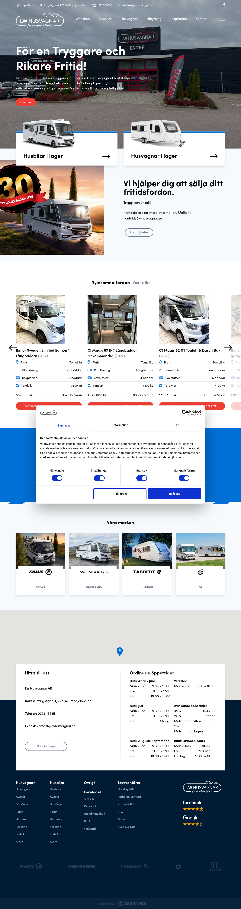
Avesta (20, 796)
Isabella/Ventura (129, 796)
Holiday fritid (127, 789)
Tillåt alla (174, 493)
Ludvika (21, 834)
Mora (19, 842)
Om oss (89, 798)
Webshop (83, 18)
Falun (19, 811)
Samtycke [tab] (64, 425)
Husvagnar (129, 18)
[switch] (99, 478)
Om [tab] (177, 425)
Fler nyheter (139, 232)
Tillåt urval (120, 493)
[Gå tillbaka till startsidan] (40, 20)
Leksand (21, 826)
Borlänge (22, 804)
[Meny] (222, 20)
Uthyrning (154, 18)
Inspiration (179, 18)
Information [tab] (120, 425)
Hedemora (23, 819)
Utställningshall (94, 813)
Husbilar (105, 18)
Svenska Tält (126, 826)
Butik (87, 821)
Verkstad (90, 828)
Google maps (46, 746)
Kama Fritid (126, 804)
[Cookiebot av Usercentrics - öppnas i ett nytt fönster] (184, 412)
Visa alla (141, 282)
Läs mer (25, 102)
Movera (123, 819)
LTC (120, 811)
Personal (90, 806)
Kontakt (201, 18)
